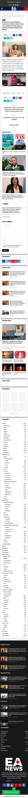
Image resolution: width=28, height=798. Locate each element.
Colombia (7, 477)
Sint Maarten (8, 487)
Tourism (6, 471)
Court (6, 465)
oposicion (19, 93)
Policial (5, 558)
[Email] (23, 785)
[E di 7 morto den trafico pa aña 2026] (20, 367)
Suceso (4, 612)
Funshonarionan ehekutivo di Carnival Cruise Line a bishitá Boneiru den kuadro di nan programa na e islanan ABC (17, 678)
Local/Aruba (6, 425)
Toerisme (6, 514)
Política (5, 450)
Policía (5, 448)
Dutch (3, 500)
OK (23, 93)
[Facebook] (4, 785)
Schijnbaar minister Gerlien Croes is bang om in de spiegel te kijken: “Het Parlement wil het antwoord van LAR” (18, 283)
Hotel (5, 577)
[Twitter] (8, 785)
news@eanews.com (17, 781)
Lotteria (5, 569)
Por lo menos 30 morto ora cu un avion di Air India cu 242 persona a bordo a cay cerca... (17, 714)
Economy (7, 462)
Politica (5, 560)
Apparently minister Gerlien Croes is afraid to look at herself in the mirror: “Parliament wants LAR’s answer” (18, 293)
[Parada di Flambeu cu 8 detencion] (4, 723)
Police (5, 496)
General (5, 575)
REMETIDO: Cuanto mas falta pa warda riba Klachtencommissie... (12, 342)
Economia (6, 567)
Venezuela (6, 438)
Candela (5, 621)
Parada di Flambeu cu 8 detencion (16, 721)
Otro (5, 610)
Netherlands (8, 494)
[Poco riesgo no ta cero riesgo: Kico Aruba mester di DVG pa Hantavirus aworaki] (8, 355)
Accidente (6, 614)
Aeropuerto (6, 587)
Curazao (6, 442)
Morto (3, 623)
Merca (5, 606)
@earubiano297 (14, 413)
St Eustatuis (5, 548)
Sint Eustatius (8, 492)
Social (5, 429)
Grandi (5, 625)
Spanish (4, 423)
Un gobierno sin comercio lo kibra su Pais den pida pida (13, 152)
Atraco (5, 618)
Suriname (6, 608)
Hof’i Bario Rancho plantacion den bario (19, 360)
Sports (5, 469)
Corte (5, 564)
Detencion (6, 616)
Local (3, 554)
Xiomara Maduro (6, 93)
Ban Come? (5, 631)
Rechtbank (7, 510)
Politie (5, 539)
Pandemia (13, 93)
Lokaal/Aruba (7, 502)
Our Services (10, 2)
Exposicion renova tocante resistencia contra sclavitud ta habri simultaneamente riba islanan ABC (17, 687)
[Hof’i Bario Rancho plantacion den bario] (20, 355)
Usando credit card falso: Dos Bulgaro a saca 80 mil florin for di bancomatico (17, 706)
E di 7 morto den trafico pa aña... (19, 373)
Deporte (5, 431)
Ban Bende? (5, 633)
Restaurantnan (7, 581)
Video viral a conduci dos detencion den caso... (7, 374)
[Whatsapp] (14, 788)
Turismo (6, 433)
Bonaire (5, 444)
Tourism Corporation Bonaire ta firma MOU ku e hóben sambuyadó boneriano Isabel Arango (17, 695)
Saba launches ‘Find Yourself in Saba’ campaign (14, 118)
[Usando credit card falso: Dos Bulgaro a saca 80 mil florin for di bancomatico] (4, 707)
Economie (7, 506)
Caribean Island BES (8, 481)
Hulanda (6, 604)
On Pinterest (6, 389)
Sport (5, 512)
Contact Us (18, 2)
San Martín (6, 446)
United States (8, 479)
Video (3, 629)
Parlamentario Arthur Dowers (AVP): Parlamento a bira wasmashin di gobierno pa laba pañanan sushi (14, 109)
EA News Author (6, 31)
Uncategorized (5, 635)
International (7, 473)
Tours (5, 583)
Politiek (5, 541)
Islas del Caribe (7, 440)
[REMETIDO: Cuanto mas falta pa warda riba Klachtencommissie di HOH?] (14, 332)
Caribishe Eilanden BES (9, 525)
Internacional (7, 435)
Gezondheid (8, 504)
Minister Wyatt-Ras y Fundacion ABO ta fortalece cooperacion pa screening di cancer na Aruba (17, 312)
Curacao (7, 483)
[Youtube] (19, 785)
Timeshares (6, 579)
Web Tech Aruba (21, 796)
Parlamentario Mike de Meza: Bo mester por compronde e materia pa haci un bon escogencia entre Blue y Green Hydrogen (13, 174)
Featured (4, 544)
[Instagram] (12, 785)
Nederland (7, 537)
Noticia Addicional (8, 571)
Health (6, 460)
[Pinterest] (16, 785)
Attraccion (6, 585)
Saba (6, 490)
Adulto (5, 627)
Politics (5, 498)
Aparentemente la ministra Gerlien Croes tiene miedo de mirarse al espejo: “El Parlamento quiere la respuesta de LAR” (17, 303)
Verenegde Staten (9, 523)
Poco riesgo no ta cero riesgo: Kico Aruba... (7, 360)
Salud (5, 427)
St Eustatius (6, 452)
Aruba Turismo (5, 573)
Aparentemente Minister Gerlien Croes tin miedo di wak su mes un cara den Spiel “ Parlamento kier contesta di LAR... (17, 273)
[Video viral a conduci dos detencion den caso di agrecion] (8, 367)
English (4, 454)
